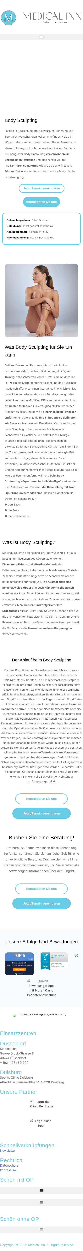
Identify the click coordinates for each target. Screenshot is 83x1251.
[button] (41, 37)
